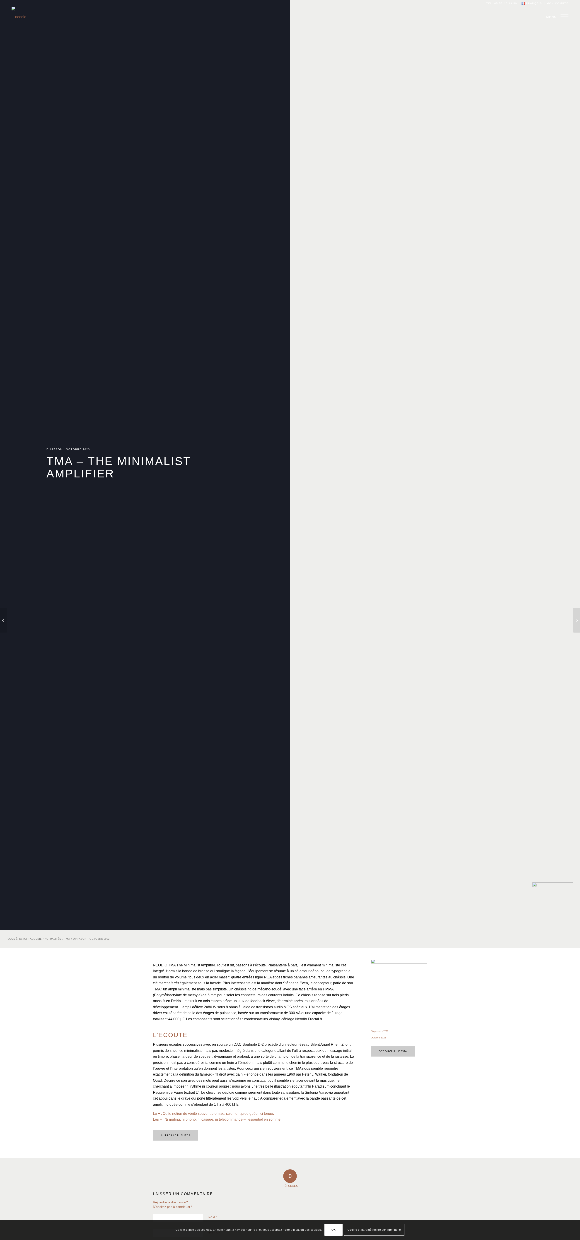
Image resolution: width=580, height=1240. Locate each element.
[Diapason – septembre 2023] (3, 620)
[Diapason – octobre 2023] (576, 620)
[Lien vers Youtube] (19, 3)
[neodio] (19, 17)
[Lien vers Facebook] (13, 3)
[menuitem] (531, 3)
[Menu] (563, 17)
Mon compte (557, 3)
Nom (212, 1217)
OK (333, 1229)
